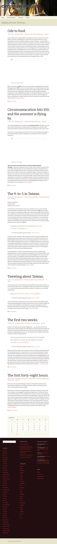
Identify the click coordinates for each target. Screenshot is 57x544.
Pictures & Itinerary (11, 17)
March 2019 (5, 466)
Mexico (21, 498)
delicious (28, 34)
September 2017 (6, 474)
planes (47, 378)
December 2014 (6, 504)
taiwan (41, 34)
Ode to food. (17, 31)
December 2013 (6, 524)
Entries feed (39, 474)
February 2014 (6, 519)
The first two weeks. (23, 320)
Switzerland (22, 502)
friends (27, 121)
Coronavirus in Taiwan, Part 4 (26, 457)
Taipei (21, 507)
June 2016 (5, 483)
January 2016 (5, 487)
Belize (21, 468)
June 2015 (5, 496)
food (31, 34)
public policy (35, 197)
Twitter (9, 288)
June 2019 (5, 463)
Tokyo (21, 513)
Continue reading (20, 98)
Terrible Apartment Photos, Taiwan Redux (42, 449)
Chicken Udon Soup (24, 444)
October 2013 (5, 528)
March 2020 (5, 457)
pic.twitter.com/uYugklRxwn (31, 294)
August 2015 (5, 491)
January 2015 (5, 502)
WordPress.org (40, 478)
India (21, 485)
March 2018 (5, 470)
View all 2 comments (13, 410)
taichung (38, 34)
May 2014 (5, 513)
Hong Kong (18, 378)
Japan (21, 492)
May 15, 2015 (35, 346)
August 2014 (5, 507)
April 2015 (5, 500)
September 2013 (6, 530)
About (2, 17)
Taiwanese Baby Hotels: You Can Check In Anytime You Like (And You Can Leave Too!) (26, 448)
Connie (47, 34)
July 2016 (5, 481)
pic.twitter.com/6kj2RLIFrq (18, 228)
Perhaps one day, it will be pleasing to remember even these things (43, 461)
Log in (38, 472)
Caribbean (22, 470)
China (21, 474)
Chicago (21, 472)
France (21, 479)
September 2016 (6, 478)
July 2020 (5, 450)
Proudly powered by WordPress (14, 541)
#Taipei (39, 226)
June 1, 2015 (35, 298)
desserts (32, 279)
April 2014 (5, 515)
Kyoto (21, 496)
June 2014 (5, 511)
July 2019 (5, 461)
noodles (34, 34)
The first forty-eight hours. (28, 375)
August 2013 (5, 532)
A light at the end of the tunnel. (26, 455)
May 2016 (5, 485)
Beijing (21, 466)
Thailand (21, 511)
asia (26, 197)
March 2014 (5, 517)
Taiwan (22, 34)
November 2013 (6, 526)
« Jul (17, 433)
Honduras (22, 481)
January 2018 (5, 472)
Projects (28, 17)
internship (31, 121)
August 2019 (5, 459)
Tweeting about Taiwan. (26, 277)
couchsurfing (38, 378)
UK (20, 515)
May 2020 (5, 455)
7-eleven (27, 279)
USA (21, 518)
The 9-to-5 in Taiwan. (24, 194)
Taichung (18, 34)
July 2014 (5, 509)
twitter (43, 279)
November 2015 (6, 489)
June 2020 (5, 453)
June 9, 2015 (35, 233)
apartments (32, 378)
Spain (21, 500)
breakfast (28, 323)
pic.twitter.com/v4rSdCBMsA (19, 342)
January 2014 (5, 522)
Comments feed (40, 476)
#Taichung (18, 294)
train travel (39, 279)
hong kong (44, 378)
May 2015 (5, 498)
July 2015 (5, 494)
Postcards (20, 17)
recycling (40, 197)
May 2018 (5, 468)
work (9, 198)
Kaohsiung (22, 494)
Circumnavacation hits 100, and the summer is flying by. (28, 114)
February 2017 (6, 476)
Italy (21, 490)
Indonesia (22, 487)
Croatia (21, 477)
